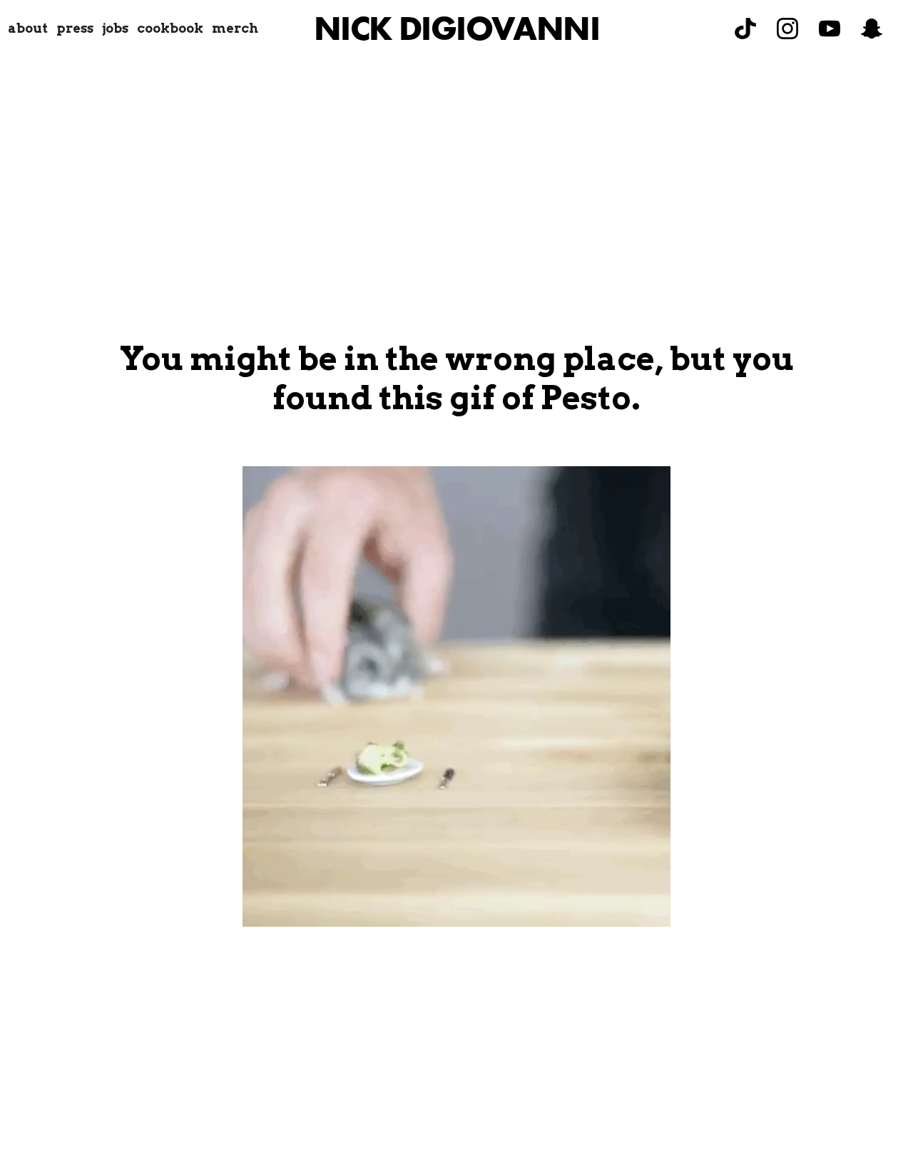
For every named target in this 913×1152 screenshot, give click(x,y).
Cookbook (170, 28)
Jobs (115, 28)
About (28, 28)
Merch (235, 28)
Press (74, 28)
